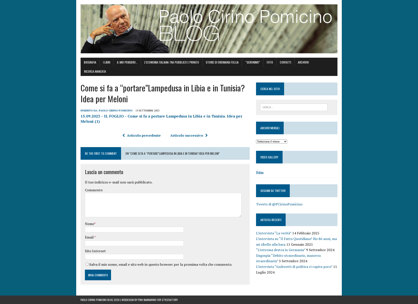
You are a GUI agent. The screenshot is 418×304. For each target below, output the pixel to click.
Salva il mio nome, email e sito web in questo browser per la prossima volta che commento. (160, 264)
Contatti (285, 62)
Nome (89, 223)
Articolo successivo (186, 135)
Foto (270, 62)
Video (259, 172)
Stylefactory (170, 300)
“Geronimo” (252, 62)
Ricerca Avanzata (95, 71)
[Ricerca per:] (293, 106)
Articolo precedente (144, 135)
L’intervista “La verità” (273, 233)
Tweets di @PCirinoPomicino (279, 204)
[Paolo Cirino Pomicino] (209, 28)
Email (89, 237)
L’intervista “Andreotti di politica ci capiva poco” (294, 266)
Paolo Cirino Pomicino (116, 110)
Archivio (303, 62)
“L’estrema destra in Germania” (280, 249)
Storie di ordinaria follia (222, 62)
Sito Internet (95, 251)
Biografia (90, 62)
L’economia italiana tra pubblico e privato (171, 62)
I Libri (106, 62)
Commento (94, 190)
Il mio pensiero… (127, 62)
